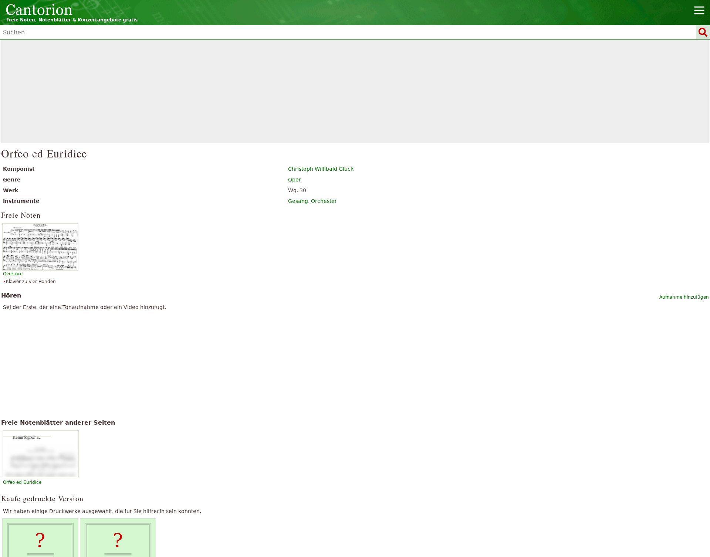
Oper (294, 180)
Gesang (298, 201)
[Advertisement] (355, 91)
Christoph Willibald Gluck (321, 169)
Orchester (324, 201)
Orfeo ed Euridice (22, 482)
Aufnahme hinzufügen (684, 297)
